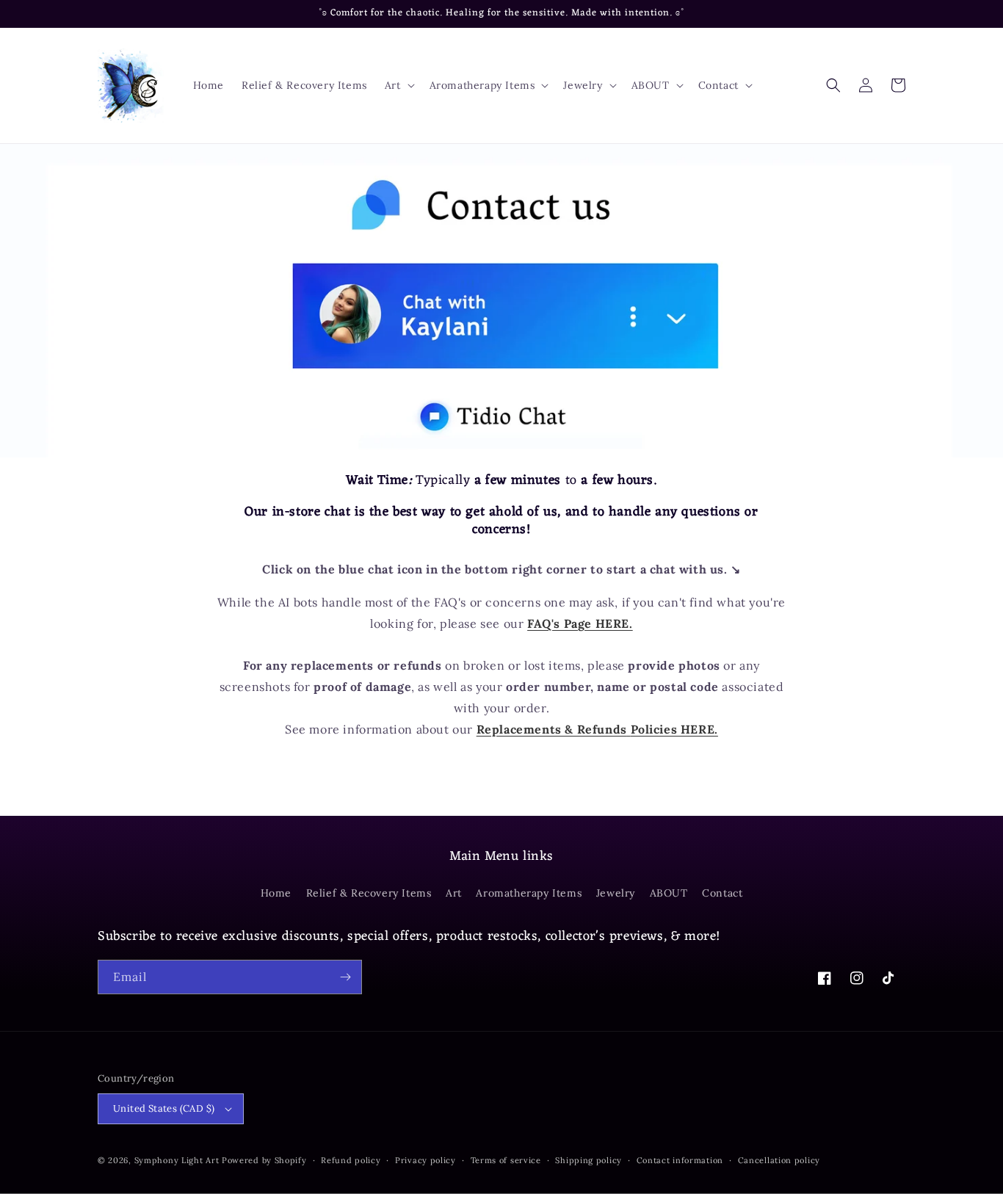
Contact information (680, 1160)
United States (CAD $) (163, 1108)
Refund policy (350, 1160)
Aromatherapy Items (529, 893)
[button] (398, 85)
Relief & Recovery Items (369, 893)
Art (454, 893)
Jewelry (615, 893)
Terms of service (506, 1160)
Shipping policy (588, 1160)
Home (276, 893)
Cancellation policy (779, 1160)
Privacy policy (425, 1160)
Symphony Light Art (177, 1160)
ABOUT (669, 893)
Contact (722, 893)
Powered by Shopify (264, 1160)
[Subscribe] (345, 977)
